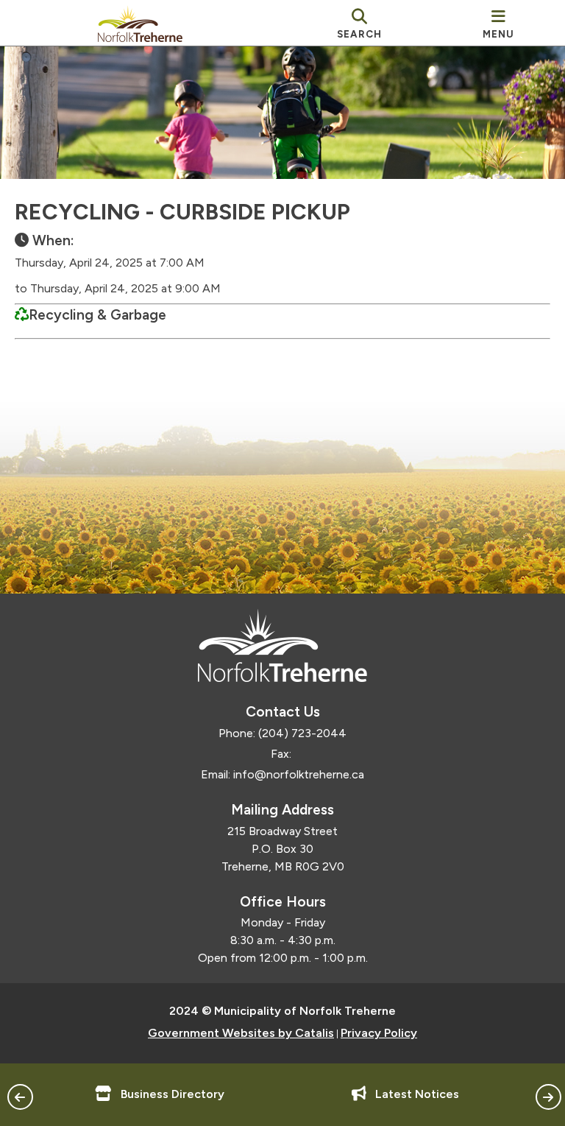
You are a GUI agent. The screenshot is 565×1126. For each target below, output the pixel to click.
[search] (359, 23)
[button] (20, 1097)
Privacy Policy (379, 1033)
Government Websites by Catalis (241, 1033)
